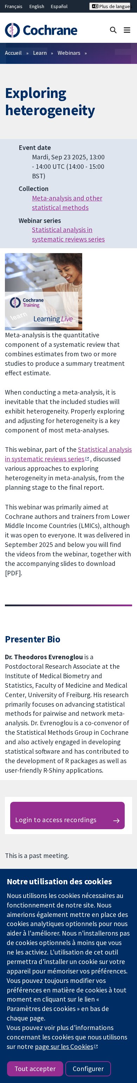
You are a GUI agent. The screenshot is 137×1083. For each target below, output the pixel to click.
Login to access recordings (55, 819)
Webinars (69, 52)
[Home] (41, 30)
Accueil (13, 52)
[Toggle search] (113, 29)
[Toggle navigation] (127, 29)
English (37, 6)
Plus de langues (114, 6)
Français (13, 6)
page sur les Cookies (64, 1046)
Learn (40, 52)
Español (59, 6)
